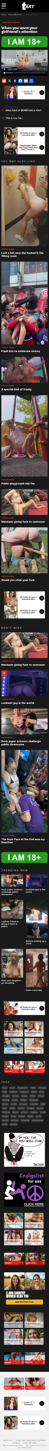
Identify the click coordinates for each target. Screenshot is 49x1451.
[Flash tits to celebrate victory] (24, 303)
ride (43, 1112)
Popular (4, 673)
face (15, 1100)
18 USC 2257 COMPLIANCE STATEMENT (31, 1440)
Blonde (14, 1092)
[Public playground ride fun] (24, 436)
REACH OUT (7, 1440)
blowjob (25, 1092)
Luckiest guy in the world (17, 703)
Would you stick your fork (18, 580)
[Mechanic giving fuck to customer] (24, 502)
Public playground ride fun (18, 483)
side (31, 1116)
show (22, 1116)
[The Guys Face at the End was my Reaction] (24, 791)
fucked (24, 1104)
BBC (33, 1088)
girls (13, 1108)
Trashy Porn (7, 249)
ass (5, 1088)
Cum (25, 1096)
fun (43, 1104)
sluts (6, 1120)
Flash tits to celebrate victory (20, 351)
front (6, 1104)
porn (16, 1112)
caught (6, 1096)
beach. (42, 1088)
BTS (34, 1092)
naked (31, 1108)
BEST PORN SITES (25, 1448)
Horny (21, 1108)
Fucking (35, 1104)
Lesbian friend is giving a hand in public (9, 924)
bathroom (23, 1088)
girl (5, 1108)
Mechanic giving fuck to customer (23, 521)
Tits (5, 1124)
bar (13, 1088)
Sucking (26, 1120)
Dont (42, 1096)
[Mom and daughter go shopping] (12, 963)
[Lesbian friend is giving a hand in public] (12, 909)
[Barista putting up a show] (37, 919)
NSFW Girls (6, 737)
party (41, 1108)
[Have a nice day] (37, 968)
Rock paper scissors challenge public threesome (21, 743)
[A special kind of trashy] (24, 370)
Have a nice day (34, 990)
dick (33, 1096)
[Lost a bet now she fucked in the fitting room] (24, 206)
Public (25, 1112)
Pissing (7, 1112)
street (15, 1120)
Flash (24, 1100)
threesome (38, 1120)
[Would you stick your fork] (24, 550)
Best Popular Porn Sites (13, 1445)
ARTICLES (16, 1443)
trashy (14, 1124)
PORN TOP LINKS (30, 1443)
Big (5, 1092)
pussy (35, 1112)
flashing (34, 1100)
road (6, 1116)
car (42, 1092)
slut (39, 1116)
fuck (14, 1104)
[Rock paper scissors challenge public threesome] (24, 721)
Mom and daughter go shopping (11, 981)
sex (14, 1116)
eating (6, 1100)
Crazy (16, 1096)
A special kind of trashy (16, 389)
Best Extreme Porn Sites (36, 1445)
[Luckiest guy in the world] (24, 683)
